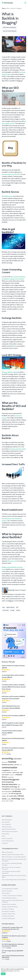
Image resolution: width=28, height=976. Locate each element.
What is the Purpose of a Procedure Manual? (14, 857)
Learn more (16, 971)
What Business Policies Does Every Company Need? (14, 876)
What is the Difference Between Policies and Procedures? (14, 860)
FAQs (3, 836)
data (21, 772)
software (20, 796)
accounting (7, 758)
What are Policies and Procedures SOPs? (13, 854)
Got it (3, 973)
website (18, 610)
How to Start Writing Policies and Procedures (14, 879)
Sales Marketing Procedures (9, 898)
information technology (9, 787)
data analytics (5, 774)
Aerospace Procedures (8, 909)
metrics (12, 789)
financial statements (9, 784)
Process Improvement (8, 841)
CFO (21, 764)
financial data (11, 777)
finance (4, 777)
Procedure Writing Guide (8, 918)
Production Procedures (8, 916)
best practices (5, 762)
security (4, 796)
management (6, 789)
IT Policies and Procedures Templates (12, 895)
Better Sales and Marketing (9, 27)
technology (15, 798)
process (24, 789)
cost (11, 770)
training (3, 800)
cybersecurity (15, 772)
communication (9, 767)
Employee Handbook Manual (9, 906)
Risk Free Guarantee (7, 838)
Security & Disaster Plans (8, 913)
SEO (17, 607)
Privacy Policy (5, 834)
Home (3, 8)
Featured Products (7, 827)
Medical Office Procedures (9, 904)
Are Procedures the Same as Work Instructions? (11, 872)
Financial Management (10, 779)
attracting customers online (17, 449)
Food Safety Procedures (8, 911)
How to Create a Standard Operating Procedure (12, 864)
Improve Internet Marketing (9, 31)
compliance (6, 770)
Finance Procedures (7, 891)
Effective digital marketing (10, 372)
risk (9, 793)
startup (4, 799)
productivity (17, 791)
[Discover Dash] (14, 641)
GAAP (19, 784)
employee (18, 774)
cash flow (16, 764)
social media (5, 610)
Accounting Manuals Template (10, 888)
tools (22, 799)
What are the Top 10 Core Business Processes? (11, 868)
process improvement (7, 791)
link (14, 346)
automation (17, 759)
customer (15, 770)
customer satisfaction (7, 772)
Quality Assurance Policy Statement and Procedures (12, 901)
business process (7, 764)
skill (7, 796)
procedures (18, 789)
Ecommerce (12, 774)
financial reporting (7, 782)
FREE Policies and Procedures (10, 831)
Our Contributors (6, 824)
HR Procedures (6, 893)
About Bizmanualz (7, 820)
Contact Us (5, 843)
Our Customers (6, 822)
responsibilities (5, 793)
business (12, 761)
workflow (11, 800)
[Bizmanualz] (7, 2)
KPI (19, 787)
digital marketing (10, 607)
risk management (16, 793)
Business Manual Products (9, 829)
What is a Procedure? (7, 852)
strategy (12, 610)
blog (3, 607)
